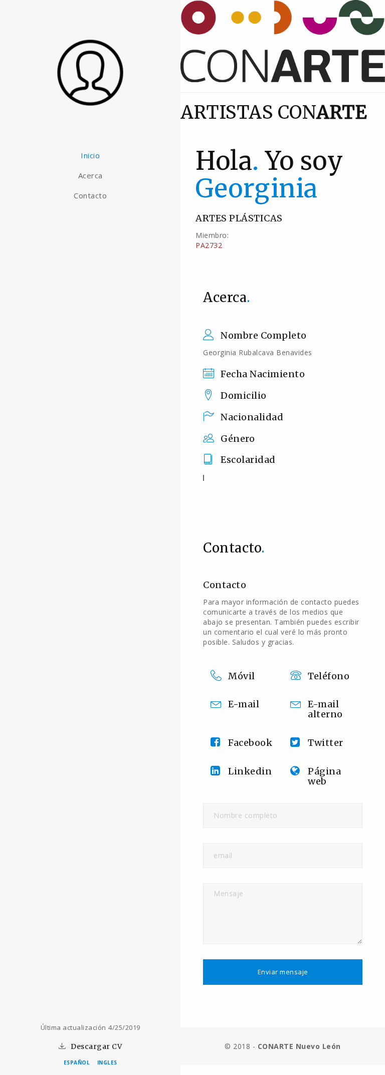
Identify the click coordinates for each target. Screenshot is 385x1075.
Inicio (90, 155)
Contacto (90, 195)
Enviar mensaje (283, 971)
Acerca (90, 175)
